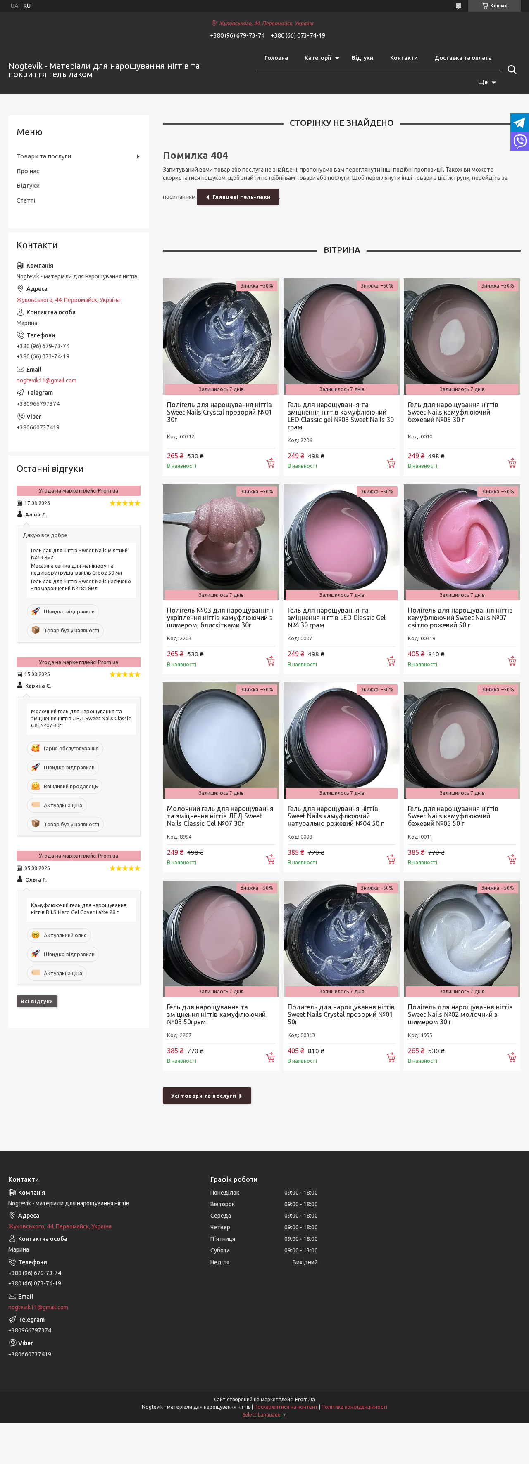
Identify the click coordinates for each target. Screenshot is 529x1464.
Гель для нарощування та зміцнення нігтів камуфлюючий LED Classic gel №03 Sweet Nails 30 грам (341, 416)
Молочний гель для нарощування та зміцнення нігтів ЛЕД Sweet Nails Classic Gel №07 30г (220, 816)
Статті (26, 200)
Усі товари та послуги (203, 1096)
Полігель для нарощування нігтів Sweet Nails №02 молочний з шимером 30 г (460, 1014)
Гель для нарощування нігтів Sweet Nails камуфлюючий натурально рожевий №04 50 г (336, 816)
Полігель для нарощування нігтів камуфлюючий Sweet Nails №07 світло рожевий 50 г (460, 617)
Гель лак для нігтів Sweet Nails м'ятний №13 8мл (79, 553)
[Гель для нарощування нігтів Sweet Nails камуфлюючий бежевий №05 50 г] (462, 740)
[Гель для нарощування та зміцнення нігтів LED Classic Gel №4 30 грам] (342, 542)
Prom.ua (305, 1399)
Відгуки (363, 57)
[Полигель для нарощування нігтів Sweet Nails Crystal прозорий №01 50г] (342, 939)
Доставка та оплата (463, 57)
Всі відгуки (37, 1001)
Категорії (318, 57)
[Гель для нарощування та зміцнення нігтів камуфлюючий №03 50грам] (221, 939)
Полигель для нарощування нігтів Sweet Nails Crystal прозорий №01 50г (341, 1014)
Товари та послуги (44, 156)
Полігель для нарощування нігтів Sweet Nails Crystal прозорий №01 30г (219, 412)
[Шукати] (510, 70)
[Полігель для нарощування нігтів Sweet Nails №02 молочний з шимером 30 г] (462, 939)
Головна (276, 57)
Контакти (404, 57)
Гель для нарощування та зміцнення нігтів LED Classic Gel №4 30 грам (337, 617)
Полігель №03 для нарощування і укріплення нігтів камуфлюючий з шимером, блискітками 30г (220, 617)
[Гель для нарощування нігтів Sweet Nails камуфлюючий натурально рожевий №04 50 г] (342, 740)
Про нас (28, 170)
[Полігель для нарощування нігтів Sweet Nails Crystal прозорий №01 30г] (221, 336)
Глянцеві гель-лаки (241, 197)
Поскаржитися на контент (286, 1407)
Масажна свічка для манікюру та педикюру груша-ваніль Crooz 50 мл (76, 569)
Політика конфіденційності (354, 1407)
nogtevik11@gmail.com (46, 380)
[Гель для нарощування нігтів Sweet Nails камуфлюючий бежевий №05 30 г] (462, 336)
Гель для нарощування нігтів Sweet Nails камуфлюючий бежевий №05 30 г (453, 412)
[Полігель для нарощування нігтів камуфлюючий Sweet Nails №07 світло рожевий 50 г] (462, 542)
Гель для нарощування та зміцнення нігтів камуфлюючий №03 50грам (216, 1014)
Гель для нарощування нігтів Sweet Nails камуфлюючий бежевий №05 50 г (453, 816)
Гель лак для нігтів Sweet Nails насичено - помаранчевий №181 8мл (81, 584)
